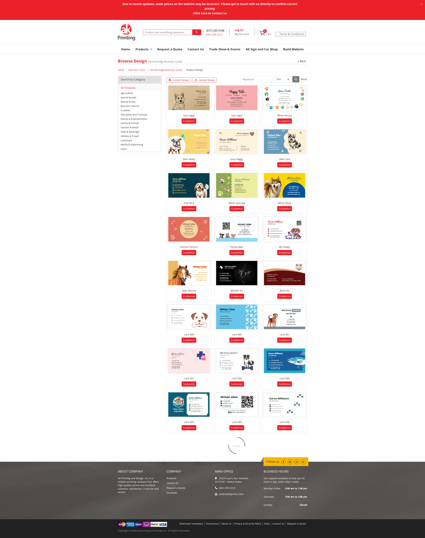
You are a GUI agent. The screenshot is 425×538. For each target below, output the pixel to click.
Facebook (172, 492)
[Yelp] (303, 461)
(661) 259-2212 (227, 487)
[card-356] (284, 404)
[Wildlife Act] (236, 273)
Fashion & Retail (130, 127)
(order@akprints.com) (231, 494)
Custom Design (181, 80)
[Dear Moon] (189, 141)
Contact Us (172, 483)
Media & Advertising (132, 144)
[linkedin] (290, 461)
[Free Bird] (189, 185)
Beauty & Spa (128, 101)
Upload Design (207, 80)
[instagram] (296, 461)
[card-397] (189, 360)
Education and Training (134, 114)
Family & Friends (130, 123)
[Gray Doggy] (236, 141)
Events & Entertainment (134, 118)
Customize (189, 121)
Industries (126, 140)
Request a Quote (176, 487)
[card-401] (284, 316)
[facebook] (283, 461)
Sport (124, 148)
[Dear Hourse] (189, 273)
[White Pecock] (284, 97)
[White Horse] (284, 185)
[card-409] (189, 316)
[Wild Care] (284, 141)
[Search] (295, 79)
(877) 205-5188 (215, 30)
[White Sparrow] (236, 185)
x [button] (421, 4)
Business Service (130, 106)
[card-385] (189, 404)
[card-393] (236, 360)
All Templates (128, 87)
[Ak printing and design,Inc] (126, 32)
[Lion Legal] (189, 97)
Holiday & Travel (130, 136)
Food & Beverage (130, 131)
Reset (304, 79)
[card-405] (236, 316)
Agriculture (127, 93)
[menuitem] (126, 49)
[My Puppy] (284, 229)
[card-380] (236, 404)
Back (303, 61)
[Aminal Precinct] (189, 229)
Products (171, 478)
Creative (125, 110)
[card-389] (284, 360)
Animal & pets (128, 97)
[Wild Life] (284, 273)
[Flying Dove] (236, 229)
